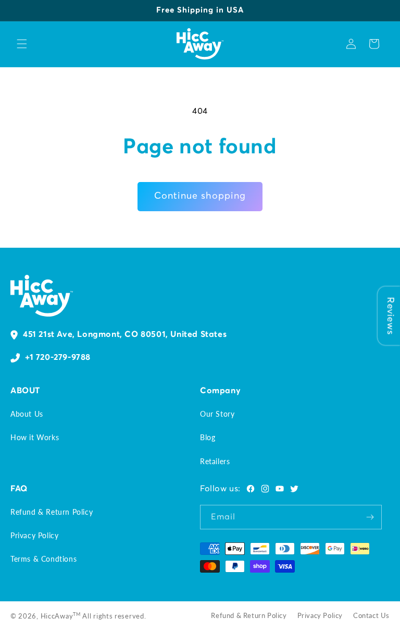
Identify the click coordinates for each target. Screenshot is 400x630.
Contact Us (371, 615)
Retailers (215, 461)
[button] (21, 43)
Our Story (217, 413)
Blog (207, 437)
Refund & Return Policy (51, 511)
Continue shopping (200, 196)
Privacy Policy (34, 535)
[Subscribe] (369, 517)
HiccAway (57, 616)
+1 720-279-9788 (58, 357)
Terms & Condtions (43, 558)
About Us (26, 413)
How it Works (34, 437)
